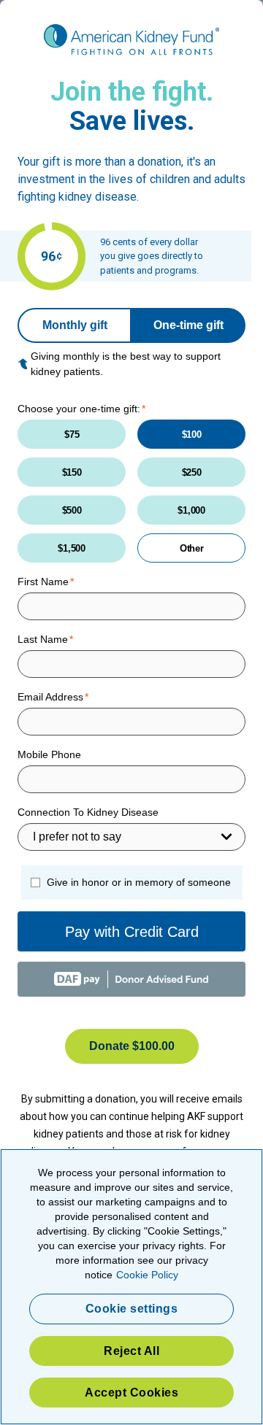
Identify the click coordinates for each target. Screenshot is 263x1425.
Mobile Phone (49, 754)
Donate (132, 1046)
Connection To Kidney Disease (88, 812)
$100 (192, 434)
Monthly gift (74, 325)
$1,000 (191, 510)
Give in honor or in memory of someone (139, 882)
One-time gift (188, 325)
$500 (72, 510)
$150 (72, 472)
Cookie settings (131, 1308)
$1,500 (71, 548)
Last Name (43, 639)
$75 (71, 434)
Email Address (50, 697)
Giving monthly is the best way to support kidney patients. (126, 363)
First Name (43, 581)
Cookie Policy (147, 1275)
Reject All (131, 1351)
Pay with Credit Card (132, 932)
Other (192, 548)
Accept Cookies (131, 1392)
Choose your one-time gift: (79, 408)
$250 (192, 472)
